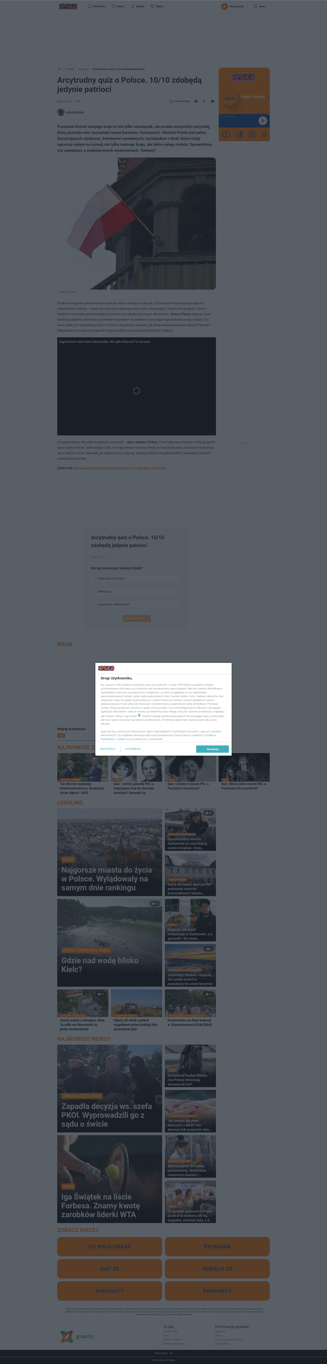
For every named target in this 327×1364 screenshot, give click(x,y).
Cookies (121, 739)
